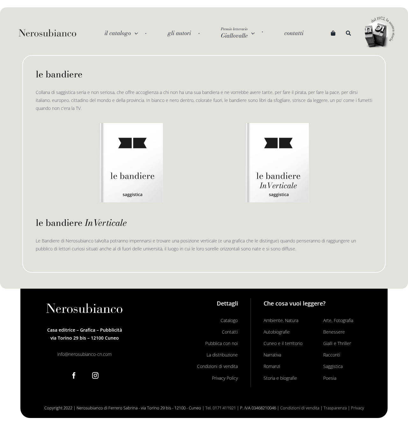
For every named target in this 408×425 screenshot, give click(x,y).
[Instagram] (95, 375)
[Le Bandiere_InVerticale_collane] (277, 125)
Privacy (357, 408)
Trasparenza (335, 408)
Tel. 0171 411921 (220, 408)
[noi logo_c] (379, 33)
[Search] (348, 33)
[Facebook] (74, 375)
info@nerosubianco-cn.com (84, 354)
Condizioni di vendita (299, 408)
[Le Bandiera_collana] (131, 125)
